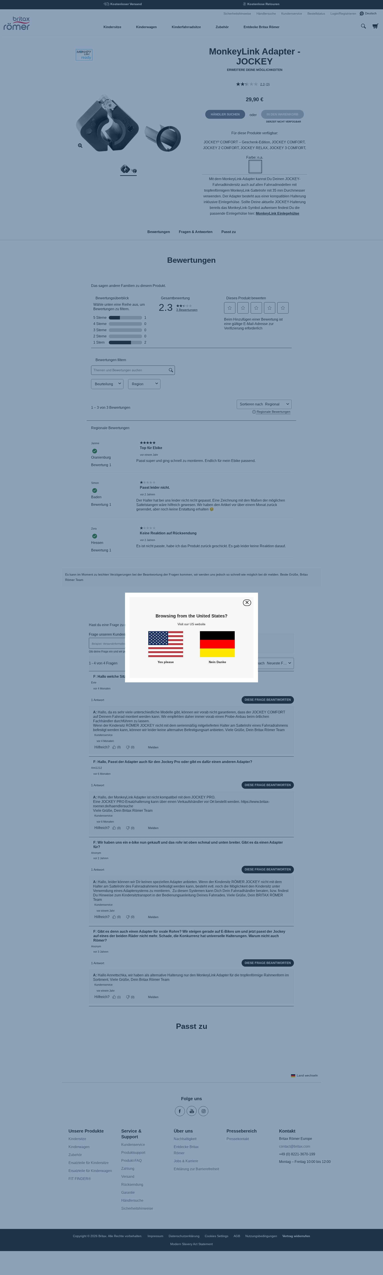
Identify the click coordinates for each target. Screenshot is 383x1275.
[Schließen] (247, 602)
